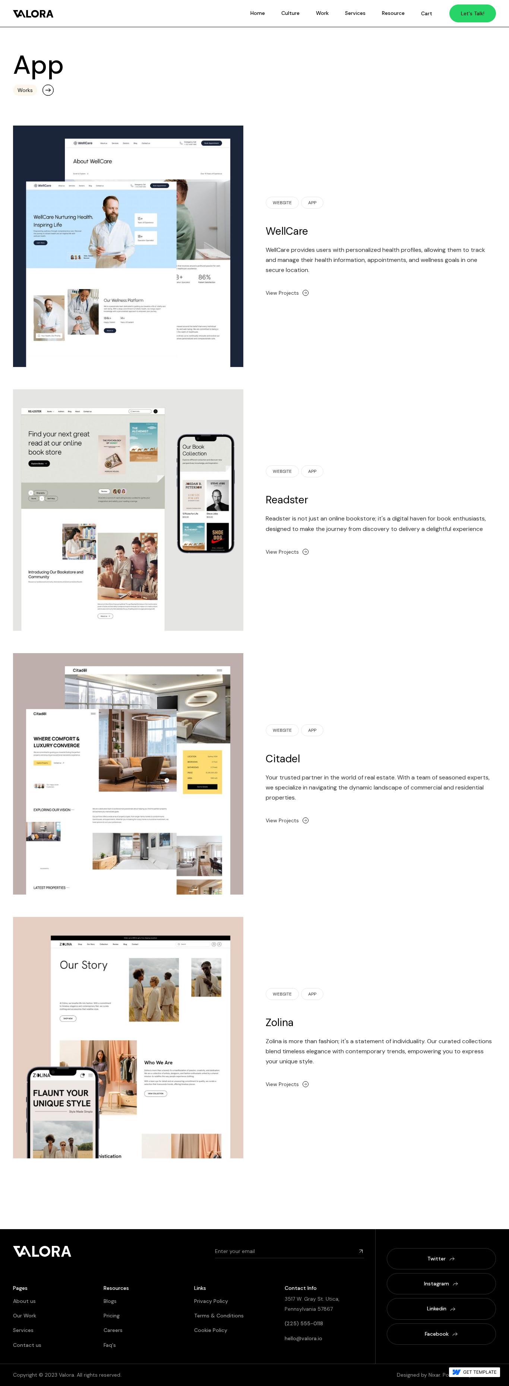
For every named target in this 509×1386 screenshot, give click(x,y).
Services (355, 13)
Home (257, 13)
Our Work (24, 1315)
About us (24, 1301)
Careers (113, 1330)
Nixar (434, 1374)
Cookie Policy (210, 1330)
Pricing (112, 1315)
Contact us (27, 1345)
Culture (290, 13)
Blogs (110, 1301)
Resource (393, 13)
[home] (33, 13)
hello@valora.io (303, 1338)
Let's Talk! (472, 13)
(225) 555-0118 (304, 1323)
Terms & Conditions (219, 1315)
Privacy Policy (211, 1301)
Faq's (110, 1345)
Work (322, 13)
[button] (426, 13)
